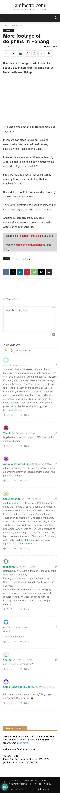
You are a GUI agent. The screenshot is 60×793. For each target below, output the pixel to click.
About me (15, 780)
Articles (43, 780)
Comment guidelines (18, 784)
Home (5, 25)
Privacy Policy (45, 784)
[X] (13, 53)
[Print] (49, 53)
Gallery (33, 784)
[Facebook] (6, 53)
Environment (16, 25)
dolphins (16, 259)
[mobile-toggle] (5, 18)
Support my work (29, 780)
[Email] (41, 53)
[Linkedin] (20, 53)
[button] (55, 18)
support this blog (31, 235)
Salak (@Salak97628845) (19, 686)
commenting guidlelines (29, 244)
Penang (26, 259)
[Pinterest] (27, 53)
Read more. (23, 742)
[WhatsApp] (34, 53)
